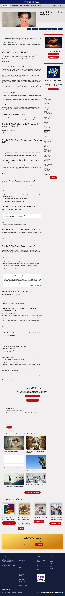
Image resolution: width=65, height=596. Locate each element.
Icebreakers (46, 132)
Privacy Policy (25, 412)
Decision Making (35, 28)
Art (44, 102)
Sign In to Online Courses (41, 560)
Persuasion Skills (47, 152)
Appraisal (45, 100)
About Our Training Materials (53, 57)
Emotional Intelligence (43, 28)
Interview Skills (46, 135)
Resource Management (48, 164)
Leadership (46, 137)
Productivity (46, 157)
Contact (20, 567)
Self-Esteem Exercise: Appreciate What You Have (13, 486)
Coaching (29, 28)
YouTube (51, 563)
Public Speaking (47, 159)
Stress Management (47, 169)
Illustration (46, 133)
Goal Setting (55, 28)
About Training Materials (32, 400)
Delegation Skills (47, 119)
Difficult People (46, 122)
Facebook (51, 561)
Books (21, 5)
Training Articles (47, 174)
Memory (45, 145)
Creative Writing (47, 114)
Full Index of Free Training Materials (32, 492)
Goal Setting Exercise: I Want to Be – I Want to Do (35, 484)
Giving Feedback (47, 130)
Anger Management (47, 99)
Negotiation (46, 147)
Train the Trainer (26, 5)
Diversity (45, 123)
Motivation (60, 28)
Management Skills (47, 141)
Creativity (45, 116)
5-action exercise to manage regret (14, 76)
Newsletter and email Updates (55, 559)
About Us (38, 561)
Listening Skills (46, 140)
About (39, 5)
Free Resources (33, 5)
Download (21, 528)
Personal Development (48, 150)
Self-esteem (46, 166)
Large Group (46, 136)
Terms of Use (14, 592)
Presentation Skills (47, 155)
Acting (45, 98)
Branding (45, 108)
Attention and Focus (47, 104)
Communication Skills (48, 112)
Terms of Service (31, 412)
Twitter (51, 566)
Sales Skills (46, 165)
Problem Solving (47, 156)
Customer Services (47, 117)
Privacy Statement (19, 592)
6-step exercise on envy (28, 99)
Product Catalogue (40, 562)
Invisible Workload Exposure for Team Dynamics (13, 451)
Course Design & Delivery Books (8, 523)
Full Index (53, 177)
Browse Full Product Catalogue (53, 54)
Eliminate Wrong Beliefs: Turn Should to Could (12, 467)
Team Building (46, 170)
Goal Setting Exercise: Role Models (32, 470)
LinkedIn (51, 568)
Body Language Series (39, 521)
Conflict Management (48, 113)
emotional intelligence (27, 108)
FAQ (37, 565)
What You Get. (44, 541)
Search (38, 559)
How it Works (39, 564)
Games (45, 128)
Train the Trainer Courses (41, 566)
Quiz (45, 161)
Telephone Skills (47, 171)
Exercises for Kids (47, 127)
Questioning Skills (47, 160)
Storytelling (46, 168)
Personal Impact (47, 151)
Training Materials (15, 5)
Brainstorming (46, 107)
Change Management (48, 109)
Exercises (49, 28)
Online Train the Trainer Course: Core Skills (53, 81)
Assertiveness (46, 103)
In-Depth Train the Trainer (55, 523)
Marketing (46, 142)
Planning (45, 154)
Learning (45, 138)
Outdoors (45, 149)
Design (45, 121)
